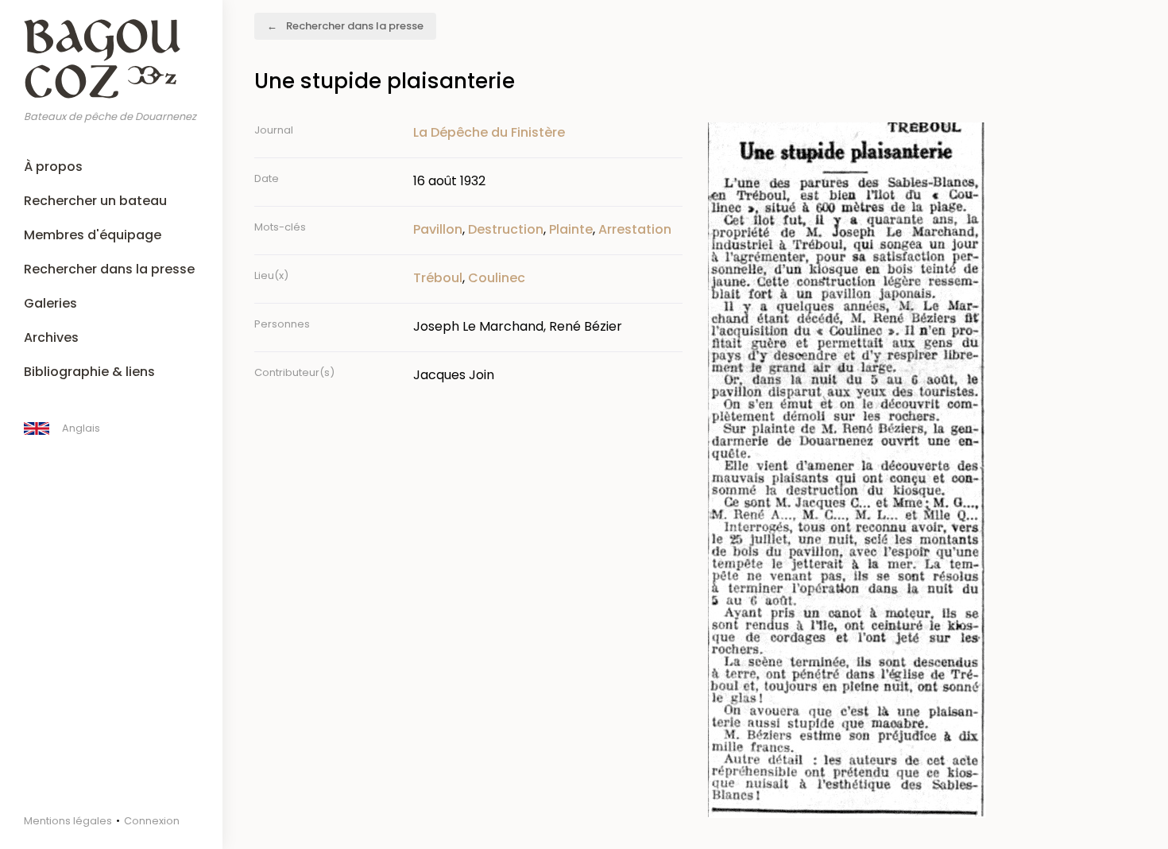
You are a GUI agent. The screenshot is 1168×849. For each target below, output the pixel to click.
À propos (53, 166)
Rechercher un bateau (95, 201)
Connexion (152, 821)
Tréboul (437, 278)
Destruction (505, 229)
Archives (51, 337)
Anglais (81, 428)
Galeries (50, 303)
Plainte (571, 229)
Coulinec (496, 278)
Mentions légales (68, 821)
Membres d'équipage (92, 235)
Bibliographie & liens (89, 371)
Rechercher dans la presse (109, 269)
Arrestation (634, 229)
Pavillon (437, 229)
